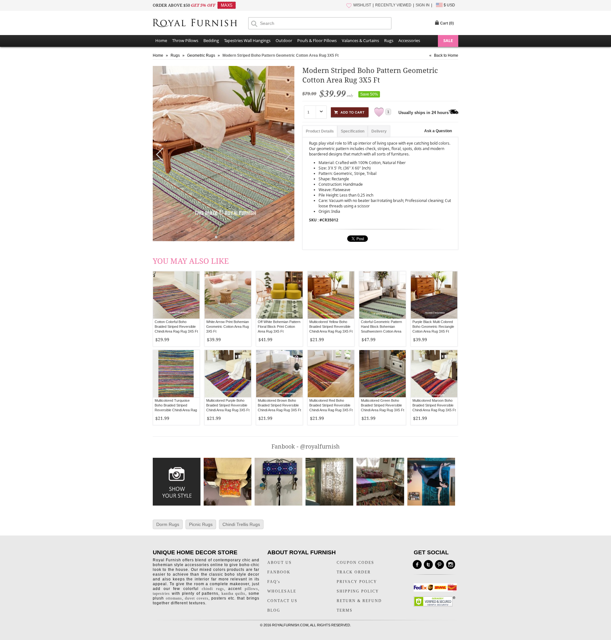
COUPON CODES (355, 562)
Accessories (409, 40)
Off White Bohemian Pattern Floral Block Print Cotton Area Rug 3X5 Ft (279, 326)
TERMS (345, 610)
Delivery (379, 131)
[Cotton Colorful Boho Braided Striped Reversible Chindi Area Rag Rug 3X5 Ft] (176, 295)
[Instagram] (450, 564)
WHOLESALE (281, 591)
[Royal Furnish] (200, 23)
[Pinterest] (439, 564)
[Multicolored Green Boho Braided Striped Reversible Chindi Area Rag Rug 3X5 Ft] (382, 373)
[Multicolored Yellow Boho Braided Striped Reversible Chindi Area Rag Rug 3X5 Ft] (331, 295)
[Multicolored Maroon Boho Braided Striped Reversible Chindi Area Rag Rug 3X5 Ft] (434, 373)
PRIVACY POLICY (357, 581)
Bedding (211, 40)
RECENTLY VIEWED (393, 5)
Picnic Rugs (201, 524)
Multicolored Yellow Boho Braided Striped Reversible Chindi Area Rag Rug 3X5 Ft (331, 326)
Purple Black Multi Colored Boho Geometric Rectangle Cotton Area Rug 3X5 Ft (433, 326)
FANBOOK (279, 572)
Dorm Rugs (167, 524)
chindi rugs (213, 588)
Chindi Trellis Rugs (241, 524)
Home (161, 40)
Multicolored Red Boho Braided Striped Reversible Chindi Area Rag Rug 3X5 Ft (331, 405)
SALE (448, 40)
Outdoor (284, 40)
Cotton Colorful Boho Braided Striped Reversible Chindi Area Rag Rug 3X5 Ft (176, 326)
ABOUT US (279, 562)
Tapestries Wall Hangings (247, 40)
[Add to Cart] (350, 111)
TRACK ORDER (354, 572)
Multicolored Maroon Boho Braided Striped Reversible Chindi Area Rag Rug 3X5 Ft (434, 405)
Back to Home (446, 55)
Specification (352, 131)
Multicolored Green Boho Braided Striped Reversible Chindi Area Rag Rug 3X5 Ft (382, 405)
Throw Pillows (185, 40)
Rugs (388, 40)
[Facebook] (417, 564)
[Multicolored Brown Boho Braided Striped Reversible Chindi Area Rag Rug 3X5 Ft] (279, 373)
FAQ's (273, 581)
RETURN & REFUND (359, 601)
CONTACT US (282, 601)
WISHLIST (362, 5)
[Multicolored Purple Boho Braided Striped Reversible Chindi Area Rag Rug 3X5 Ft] (228, 373)
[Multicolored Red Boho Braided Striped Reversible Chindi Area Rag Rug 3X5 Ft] (331, 373)
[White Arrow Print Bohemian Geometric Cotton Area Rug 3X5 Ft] (228, 295)
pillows (251, 588)
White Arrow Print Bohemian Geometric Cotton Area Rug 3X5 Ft (227, 326)
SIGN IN (423, 5)
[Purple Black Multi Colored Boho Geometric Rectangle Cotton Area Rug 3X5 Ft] (434, 295)
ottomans (174, 598)
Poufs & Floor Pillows (317, 40)
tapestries (161, 593)
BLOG (273, 610)
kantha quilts (233, 593)
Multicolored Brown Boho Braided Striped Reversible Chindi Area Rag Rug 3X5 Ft (279, 405)
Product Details (320, 131)
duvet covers (196, 598)
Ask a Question (438, 131)
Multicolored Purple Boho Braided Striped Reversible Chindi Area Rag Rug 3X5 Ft (227, 405)
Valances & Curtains (360, 40)
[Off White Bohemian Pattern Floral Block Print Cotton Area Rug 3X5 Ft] (279, 295)
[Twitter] (428, 564)
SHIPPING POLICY (358, 591)
